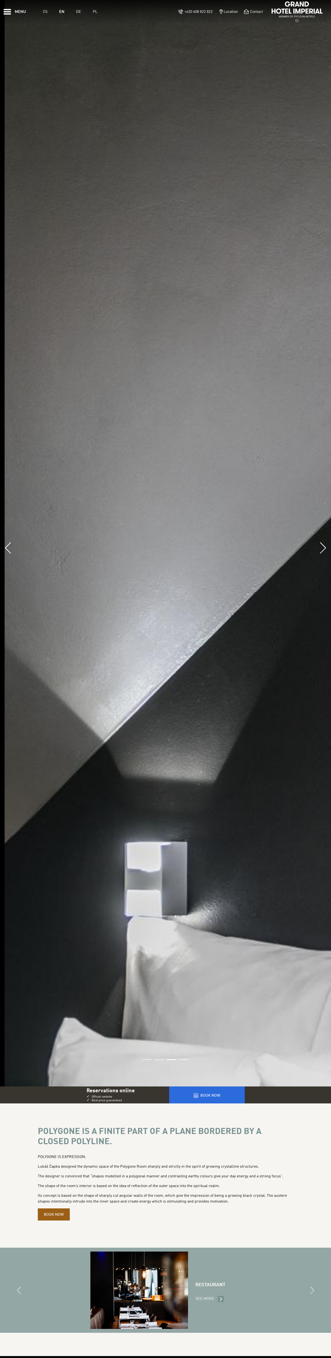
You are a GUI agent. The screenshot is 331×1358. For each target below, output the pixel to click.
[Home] (297, 12)
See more (210, 1299)
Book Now (54, 1214)
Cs (45, 12)
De (78, 12)
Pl (95, 12)
